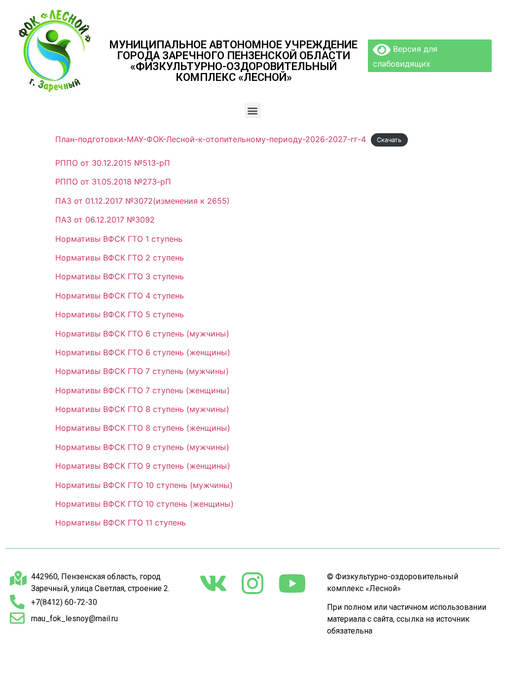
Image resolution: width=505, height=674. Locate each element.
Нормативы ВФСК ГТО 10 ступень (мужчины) (144, 485)
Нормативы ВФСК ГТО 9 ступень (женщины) (142, 466)
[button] (253, 110)
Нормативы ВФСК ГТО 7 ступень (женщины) (142, 390)
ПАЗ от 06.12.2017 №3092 (105, 220)
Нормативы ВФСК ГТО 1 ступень (118, 239)
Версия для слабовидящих (405, 56)
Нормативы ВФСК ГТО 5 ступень (119, 314)
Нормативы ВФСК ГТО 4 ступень (119, 295)
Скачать (389, 140)
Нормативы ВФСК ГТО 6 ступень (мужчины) (142, 333)
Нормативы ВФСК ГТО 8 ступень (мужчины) (142, 409)
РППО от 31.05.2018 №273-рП (113, 182)
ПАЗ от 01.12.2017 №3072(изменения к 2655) (142, 201)
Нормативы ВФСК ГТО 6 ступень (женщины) (142, 352)
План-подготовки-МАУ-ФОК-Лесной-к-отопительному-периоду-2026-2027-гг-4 (210, 139)
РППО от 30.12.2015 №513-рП (112, 163)
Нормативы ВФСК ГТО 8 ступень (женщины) (142, 428)
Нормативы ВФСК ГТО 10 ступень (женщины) (144, 504)
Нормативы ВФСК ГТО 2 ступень (119, 257)
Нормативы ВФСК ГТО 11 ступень (120, 522)
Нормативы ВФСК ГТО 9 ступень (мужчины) (142, 447)
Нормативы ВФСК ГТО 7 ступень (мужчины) (142, 371)
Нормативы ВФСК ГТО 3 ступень (119, 276)
